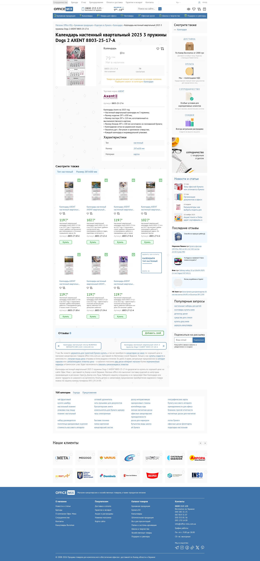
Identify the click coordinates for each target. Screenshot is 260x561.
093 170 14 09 (181, 520)
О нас (83, 2)
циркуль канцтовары (183, 325)
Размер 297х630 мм (86, 171)
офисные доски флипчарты (180, 424)
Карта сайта (100, 521)
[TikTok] (192, 547)
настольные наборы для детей (187, 306)
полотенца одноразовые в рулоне (73, 424)
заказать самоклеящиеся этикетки (113, 364)
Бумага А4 (135, 510)
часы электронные (102, 413)
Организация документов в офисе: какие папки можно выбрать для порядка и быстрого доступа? (188, 197)
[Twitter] (197, 547)
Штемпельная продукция (142, 517)
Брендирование (96, 2)
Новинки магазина (103, 517)
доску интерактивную (140, 399)
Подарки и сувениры (140, 536)
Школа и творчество (140, 529)
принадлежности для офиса (180, 406)
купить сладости (156, 356)
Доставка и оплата (103, 506)
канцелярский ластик (103, 427)
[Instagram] (182, 547)
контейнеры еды (138, 406)
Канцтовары (136, 513)
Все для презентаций (140, 521)
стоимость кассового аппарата (71, 427)
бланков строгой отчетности (180, 410)
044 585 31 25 (181, 512)
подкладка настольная (177, 427)
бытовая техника (101, 420)
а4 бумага (135, 427)
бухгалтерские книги (103, 406)
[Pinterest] (202, 547)
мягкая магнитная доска (141, 410)
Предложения (89, 392)
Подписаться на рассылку (189, 334)
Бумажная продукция (140, 506)
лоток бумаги (174, 420)
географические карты (178, 399)
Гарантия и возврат (134, 2)
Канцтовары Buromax (65, 525)
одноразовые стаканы (140, 403)
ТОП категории (63, 392)
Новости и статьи (186, 179)
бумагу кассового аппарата (179, 403)
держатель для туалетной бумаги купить (89, 353)
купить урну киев (181, 321)
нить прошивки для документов (108, 403)
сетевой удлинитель (103, 399)
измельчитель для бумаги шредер (109, 410)
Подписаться (199, 340)
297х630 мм (139, 148)
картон (137, 154)
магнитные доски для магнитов (181, 413)
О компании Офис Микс (66, 513)
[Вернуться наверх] (8, 553)
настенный (138, 142)
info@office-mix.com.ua (185, 524)
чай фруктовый (64, 399)
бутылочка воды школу (141, 424)
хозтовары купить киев (184, 309)
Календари (148, 81)
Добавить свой (153, 333)
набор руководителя (67, 420)
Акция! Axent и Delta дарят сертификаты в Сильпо (188, 217)
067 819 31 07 (181, 514)
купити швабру (64, 403)
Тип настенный (65, 171)
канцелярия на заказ (135, 353)
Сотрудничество (60, 2)
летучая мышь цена (76, 358)
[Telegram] (177, 547)
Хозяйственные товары (141, 532)
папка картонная (101, 424)
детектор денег (181, 313)
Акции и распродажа (104, 513)
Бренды (74, 2)
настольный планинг (67, 406)
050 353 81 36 (181, 517)
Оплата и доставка (114, 2)
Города (76, 392)
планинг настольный (67, 413)
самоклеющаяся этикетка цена (80, 361)
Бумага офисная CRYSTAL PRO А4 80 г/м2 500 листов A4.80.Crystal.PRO (187, 249)
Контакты (150, 2)
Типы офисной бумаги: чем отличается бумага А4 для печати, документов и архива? (189, 187)
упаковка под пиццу (66, 410)
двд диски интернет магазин (127, 361)
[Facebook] (187, 547)
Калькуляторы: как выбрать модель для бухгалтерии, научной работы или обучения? (189, 207)
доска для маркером (140, 420)
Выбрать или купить (150, 263)
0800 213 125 (93, 8)
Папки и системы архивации (144, 525)
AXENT (121, 91)
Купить (66, 242)
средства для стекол (183, 317)
